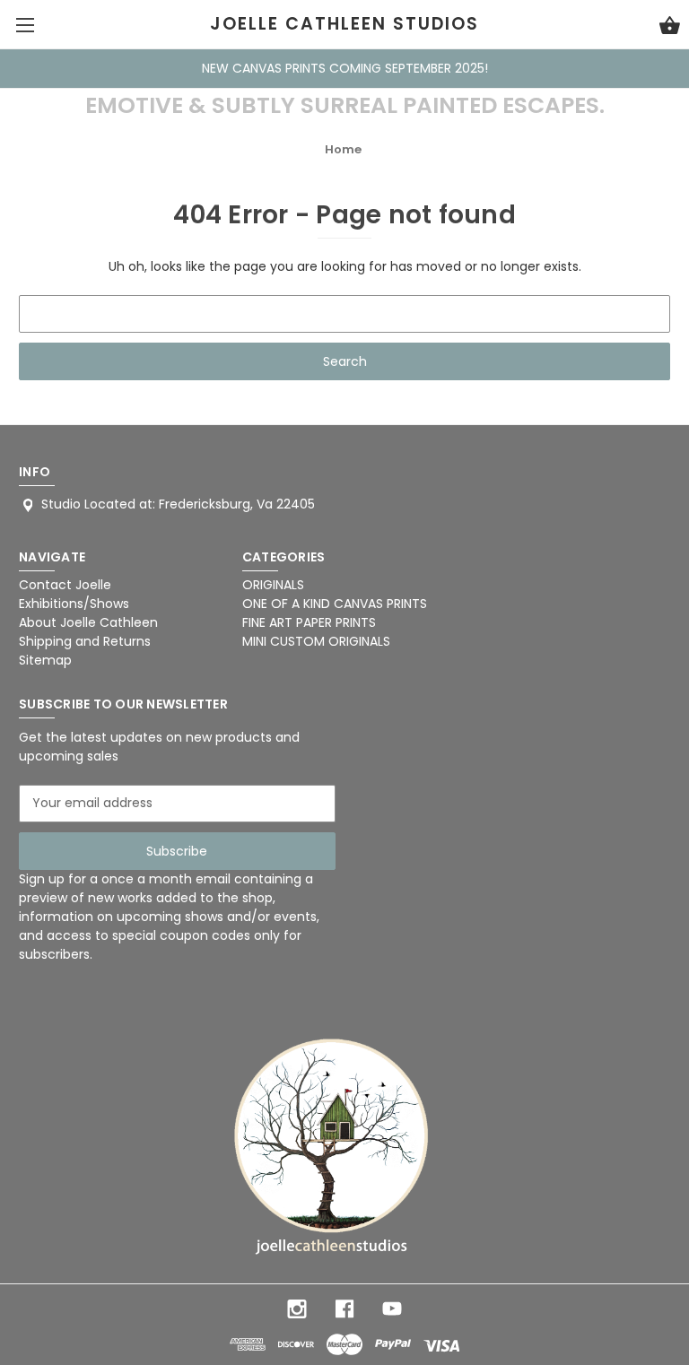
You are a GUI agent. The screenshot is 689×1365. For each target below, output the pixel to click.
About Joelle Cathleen (88, 622)
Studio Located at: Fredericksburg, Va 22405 (178, 504)
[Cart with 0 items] (669, 28)
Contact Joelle (65, 585)
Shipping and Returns (85, 641)
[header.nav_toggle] (24, 24)
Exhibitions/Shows (74, 604)
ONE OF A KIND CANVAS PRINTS (334, 604)
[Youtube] (392, 1309)
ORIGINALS (273, 585)
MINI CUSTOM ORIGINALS (316, 641)
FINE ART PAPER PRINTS (309, 622)
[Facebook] (344, 1309)
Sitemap (45, 660)
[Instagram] (297, 1309)
